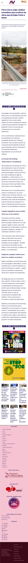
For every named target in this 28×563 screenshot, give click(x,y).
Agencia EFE (23, 88)
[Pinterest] (25, 106)
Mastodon (5, 537)
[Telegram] (14, 106)
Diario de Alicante (5, 516)
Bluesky (5, 535)
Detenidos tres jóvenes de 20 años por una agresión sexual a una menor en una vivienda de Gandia (5, 394)
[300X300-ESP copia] (14, 369)
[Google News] (3, 106)
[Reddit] (23, 106)
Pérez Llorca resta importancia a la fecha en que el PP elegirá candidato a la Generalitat (22, 415)
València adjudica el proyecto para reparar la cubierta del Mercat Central (5, 413)
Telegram (5, 530)
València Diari (4, 519)
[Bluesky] (18, 106)
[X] (12, 106)
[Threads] (2, 539)
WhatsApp (5, 534)
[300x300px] (14, 352)
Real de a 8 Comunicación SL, (5, 552)
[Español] (25, 1)
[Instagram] (7, 106)
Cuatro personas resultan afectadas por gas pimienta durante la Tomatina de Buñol (13, 415)
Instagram (5, 525)
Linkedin (5, 526)
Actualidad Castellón (5, 517)
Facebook (5, 523)
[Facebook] (10, 106)
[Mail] (2, 529)
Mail (4, 528)
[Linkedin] (20, 106)
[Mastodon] (16, 106)
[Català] (22, 1)
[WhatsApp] (2, 534)
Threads (5, 539)
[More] (14, 109)
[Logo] (12, 2)
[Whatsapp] (5, 106)
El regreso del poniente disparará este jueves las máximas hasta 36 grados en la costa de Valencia (13, 394)
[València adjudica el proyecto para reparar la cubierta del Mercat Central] (5, 406)
